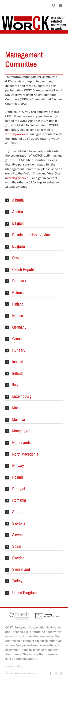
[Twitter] (61, 673)
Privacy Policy (26, 673)
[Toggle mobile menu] (61, 5)
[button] (34, 200)
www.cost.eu (14, 666)
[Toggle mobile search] (54, 5)
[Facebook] (50, 673)
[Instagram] (56, 673)
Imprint (9, 673)
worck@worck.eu (17, 134)
